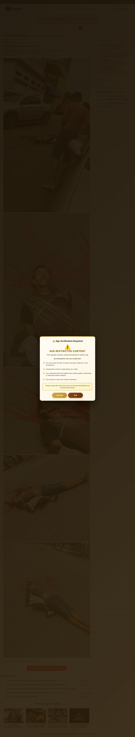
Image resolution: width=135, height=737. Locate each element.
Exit (75, 395)
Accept (60, 395)
